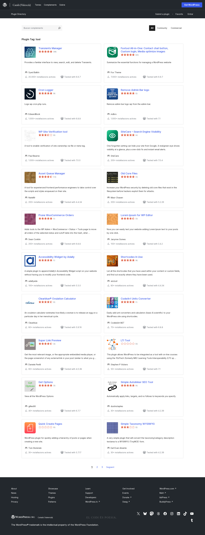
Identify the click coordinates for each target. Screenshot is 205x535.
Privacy (14, 502)
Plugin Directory (18, 14)
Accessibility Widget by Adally (56, 256)
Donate (127, 497)
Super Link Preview (49, 340)
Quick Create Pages (50, 423)
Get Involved (128, 488)
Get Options (45, 382)
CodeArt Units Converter (136, 298)
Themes (52, 493)
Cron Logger (45, 89)
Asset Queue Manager (51, 173)
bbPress (165, 497)
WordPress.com (168, 488)
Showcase (53, 488)
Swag (126, 502)
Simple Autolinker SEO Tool (137, 382)
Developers (90, 497)
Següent (110, 467)
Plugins (51, 497)
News (13, 493)
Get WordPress (192, 5)
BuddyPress (166, 502)
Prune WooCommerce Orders (56, 215)
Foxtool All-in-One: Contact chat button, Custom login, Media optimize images (144, 50)
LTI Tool (125, 340)
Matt (163, 493)
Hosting (14, 497)
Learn (88, 488)
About (14, 488)
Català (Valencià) (45, 517)
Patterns (52, 502)
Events (125, 493)
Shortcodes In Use (132, 256)
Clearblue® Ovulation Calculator (57, 298)
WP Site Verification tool (52, 131)
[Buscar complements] (59, 28)
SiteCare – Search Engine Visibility (141, 131)
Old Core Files (129, 173)
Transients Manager (50, 48)
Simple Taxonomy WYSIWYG (138, 423)
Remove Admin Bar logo (135, 89)
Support (89, 493)
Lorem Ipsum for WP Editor (137, 215)
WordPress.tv (92, 502)
